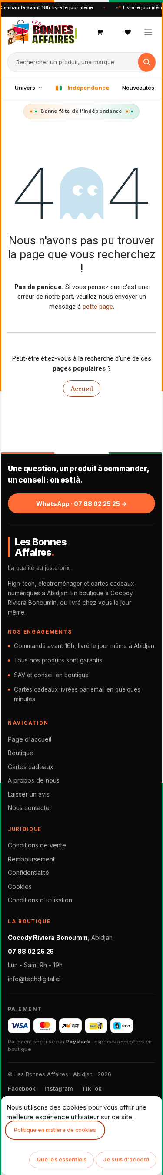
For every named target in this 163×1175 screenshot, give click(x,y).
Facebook (22, 1088)
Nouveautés (138, 87)
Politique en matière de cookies (55, 1130)
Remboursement (31, 859)
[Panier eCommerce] (100, 32)
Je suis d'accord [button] (126, 1159)
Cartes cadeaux (30, 766)
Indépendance (88, 87)
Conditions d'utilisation (40, 900)
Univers (25, 87)
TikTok (92, 1088)
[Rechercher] (147, 62)
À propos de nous (34, 780)
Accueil (81, 388)
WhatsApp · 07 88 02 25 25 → (81, 503)
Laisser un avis (29, 794)
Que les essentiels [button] (61, 1159)
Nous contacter (30, 807)
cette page (98, 307)
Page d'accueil (29, 739)
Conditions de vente (37, 845)
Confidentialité (28, 872)
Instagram (58, 1088)
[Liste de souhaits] (128, 32)
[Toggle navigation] (148, 32)
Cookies (20, 886)
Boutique (20, 752)
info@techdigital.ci (34, 979)
